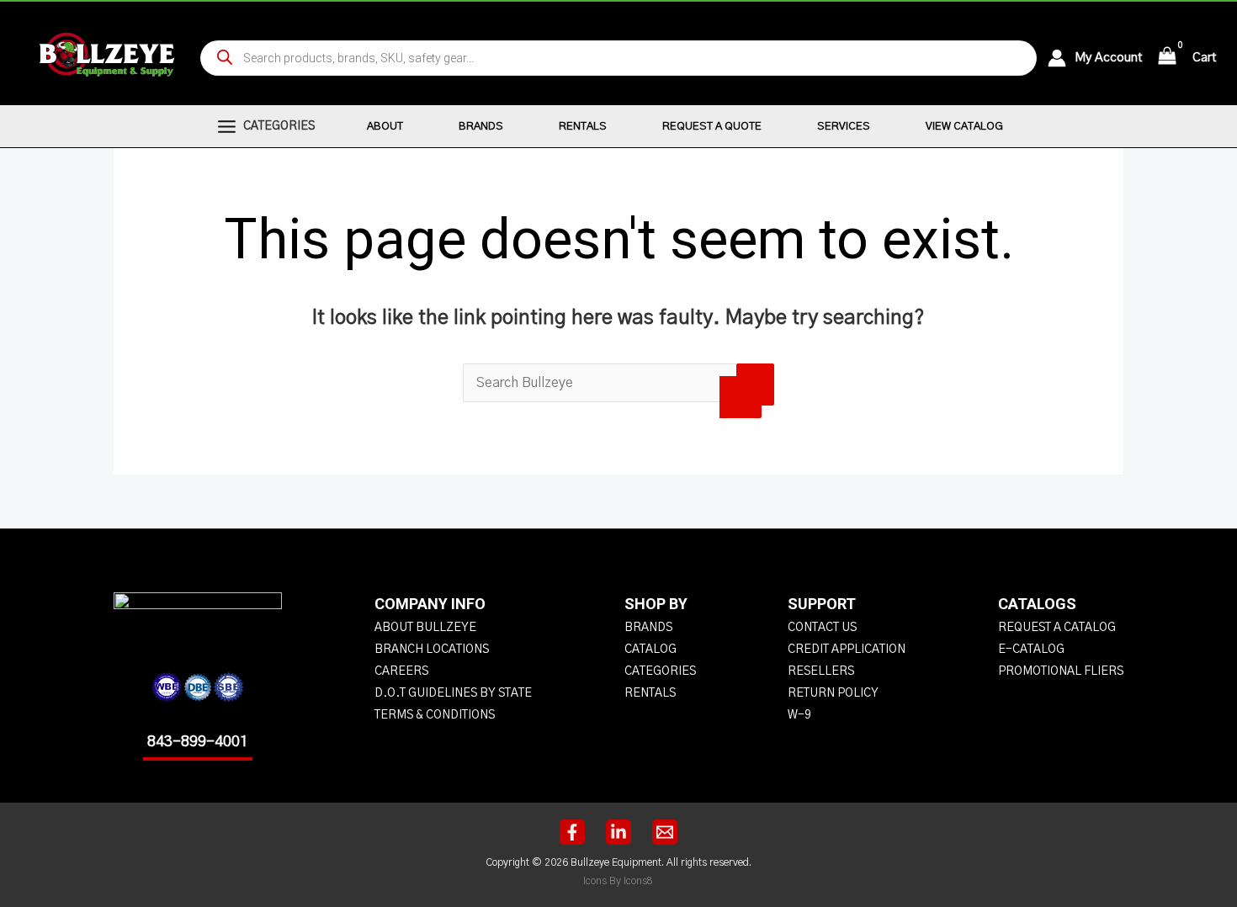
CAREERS (401, 671)
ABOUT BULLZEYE (425, 628)
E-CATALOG (1031, 649)
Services (843, 126)
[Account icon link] (1061, 58)
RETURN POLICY (833, 693)
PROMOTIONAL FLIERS (1060, 671)
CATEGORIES (660, 671)
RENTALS (650, 693)
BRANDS (648, 628)
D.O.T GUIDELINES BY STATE (453, 693)
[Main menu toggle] (226, 126)
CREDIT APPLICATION (846, 649)
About (385, 126)
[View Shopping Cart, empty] (1167, 57)
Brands (481, 126)
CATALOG (650, 649)
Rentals (583, 126)
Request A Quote (712, 126)
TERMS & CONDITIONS (434, 715)
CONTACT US (822, 628)
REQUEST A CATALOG (1057, 628)
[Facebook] (572, 832)
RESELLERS (821, 671)
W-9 (799, 715)
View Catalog (964, 126)
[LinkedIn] (618, 832)
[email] (664, 832)
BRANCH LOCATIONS (431, 649)
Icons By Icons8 (618, 881)
